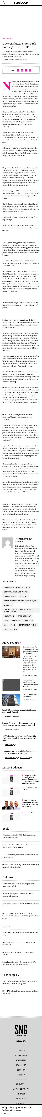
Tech (13, 625)
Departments (9, 596)
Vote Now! (7, 1113)
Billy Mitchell (9, 60)
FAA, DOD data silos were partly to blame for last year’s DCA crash (19, 711)
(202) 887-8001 (21, 1104)
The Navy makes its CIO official (30, 789)
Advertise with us (21, 1089)
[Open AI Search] (6, 2)
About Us (21, 1040)
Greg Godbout (24, 616)
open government (12, 620)
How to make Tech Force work (30, 696)
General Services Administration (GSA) (20, 601)
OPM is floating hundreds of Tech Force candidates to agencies (30, 683)
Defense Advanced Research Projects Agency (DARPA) (20, 611)
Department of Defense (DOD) (17, 587)
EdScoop (21, 1070)
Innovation (9, 616)
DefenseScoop (21, 1055)
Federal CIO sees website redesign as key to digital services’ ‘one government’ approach (19, 724)
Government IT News (27, 625)
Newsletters (21, 1084)
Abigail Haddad (31, 700)
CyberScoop (21, 1060)
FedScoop (21, 1050)
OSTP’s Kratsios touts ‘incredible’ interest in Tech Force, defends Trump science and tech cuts (19, 738)
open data (28, 620)
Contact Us (21, 1099)
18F (5, 625)
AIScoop (21, 1075)
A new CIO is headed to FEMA (30, 814)
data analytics (10, 629)
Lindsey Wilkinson (12, 716)
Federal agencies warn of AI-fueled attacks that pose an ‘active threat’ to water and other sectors (30, 779)
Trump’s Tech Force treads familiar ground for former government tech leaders (20, 752)
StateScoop (21, 1065)
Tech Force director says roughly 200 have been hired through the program (31, 650)
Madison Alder (31, 675)
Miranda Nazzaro (12, 729)
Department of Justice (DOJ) (16, 592)
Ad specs (21, 1094)
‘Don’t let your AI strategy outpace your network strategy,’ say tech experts (30, 803)
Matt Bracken (10, 744)
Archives (23, 596)
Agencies (8, 605)
